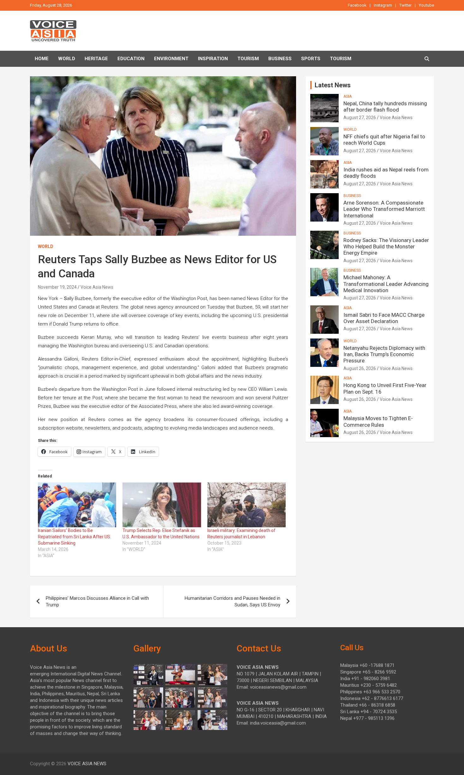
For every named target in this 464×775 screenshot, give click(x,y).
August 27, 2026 (359, 117)
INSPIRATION (213, 58)
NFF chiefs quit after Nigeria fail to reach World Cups (384, 139)
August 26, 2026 (359, 368)
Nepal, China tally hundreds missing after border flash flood (385, 106)
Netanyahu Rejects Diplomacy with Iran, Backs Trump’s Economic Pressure (384, 354)
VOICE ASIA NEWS (87, 763)
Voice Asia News (96, 287)
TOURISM (248, 58)
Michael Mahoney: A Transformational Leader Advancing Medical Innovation (386, 283)
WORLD (45, 246)
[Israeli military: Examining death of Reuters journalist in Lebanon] (246, 505)
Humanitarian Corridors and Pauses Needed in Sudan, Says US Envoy (232, 601)
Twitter (405, 5)
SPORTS (310, 58)
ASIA (347, 96)
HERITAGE (96, 58)
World (66, 58)
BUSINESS (280, 58)
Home (42, 58)
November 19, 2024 (57, 287)
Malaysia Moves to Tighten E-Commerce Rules (378, 421)
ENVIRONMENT (171, 58)
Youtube (426, 5)
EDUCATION (131, 58)
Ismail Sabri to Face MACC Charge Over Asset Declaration (384, 318)
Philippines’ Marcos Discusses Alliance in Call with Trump (97, 601)
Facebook (357, 5)
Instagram (383, 5)
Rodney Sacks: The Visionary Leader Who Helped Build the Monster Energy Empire (386, 246)
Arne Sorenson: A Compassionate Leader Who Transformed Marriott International (384, 209)
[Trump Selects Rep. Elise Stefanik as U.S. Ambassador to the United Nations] (161, 505)
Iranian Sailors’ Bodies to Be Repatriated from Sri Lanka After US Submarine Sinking (74, 537)
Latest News (333, 85)
